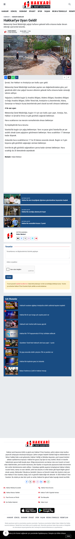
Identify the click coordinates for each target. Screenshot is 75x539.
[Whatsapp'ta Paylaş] (13, 77)
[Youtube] (36, 238)
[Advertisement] (37, 392)
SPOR (40, 11)
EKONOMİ (23, 11)
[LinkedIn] (41, 481)
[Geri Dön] (6, 533)
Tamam (68, 536)
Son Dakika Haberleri (12, 502)
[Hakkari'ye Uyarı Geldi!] (37, 55)
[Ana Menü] (4, 4)
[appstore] (28, 510)
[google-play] (46, 510)
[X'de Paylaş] (9, 77)
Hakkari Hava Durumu (47, 488)
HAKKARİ (4, 11)
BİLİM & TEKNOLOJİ (59, 11)
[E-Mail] (18, 238)
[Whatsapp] (48, 481)
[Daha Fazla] (16, 77)
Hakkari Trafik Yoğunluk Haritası (50, 492)
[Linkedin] (32, 238)
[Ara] (69, 4)
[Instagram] (28, 238)
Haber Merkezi (21, 234)
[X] (30, 481)
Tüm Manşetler (45, 497)
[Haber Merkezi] (10, 235)
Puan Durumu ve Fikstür (12, 497)
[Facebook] (21, 238)
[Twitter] (25, 238)
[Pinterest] (34, 481)
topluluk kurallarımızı (22, 284)
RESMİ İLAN (64, 517)
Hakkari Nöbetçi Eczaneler (13, 488)
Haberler (6, 17)
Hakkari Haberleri (18, 17)
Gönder (9, 277)
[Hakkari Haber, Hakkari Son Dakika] (37, 4)
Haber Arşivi (44, 502)
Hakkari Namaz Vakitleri (13, 492)
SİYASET (32, 11)
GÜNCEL (14, 11)
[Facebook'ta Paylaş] (5, 77)
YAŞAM (47, 11)
